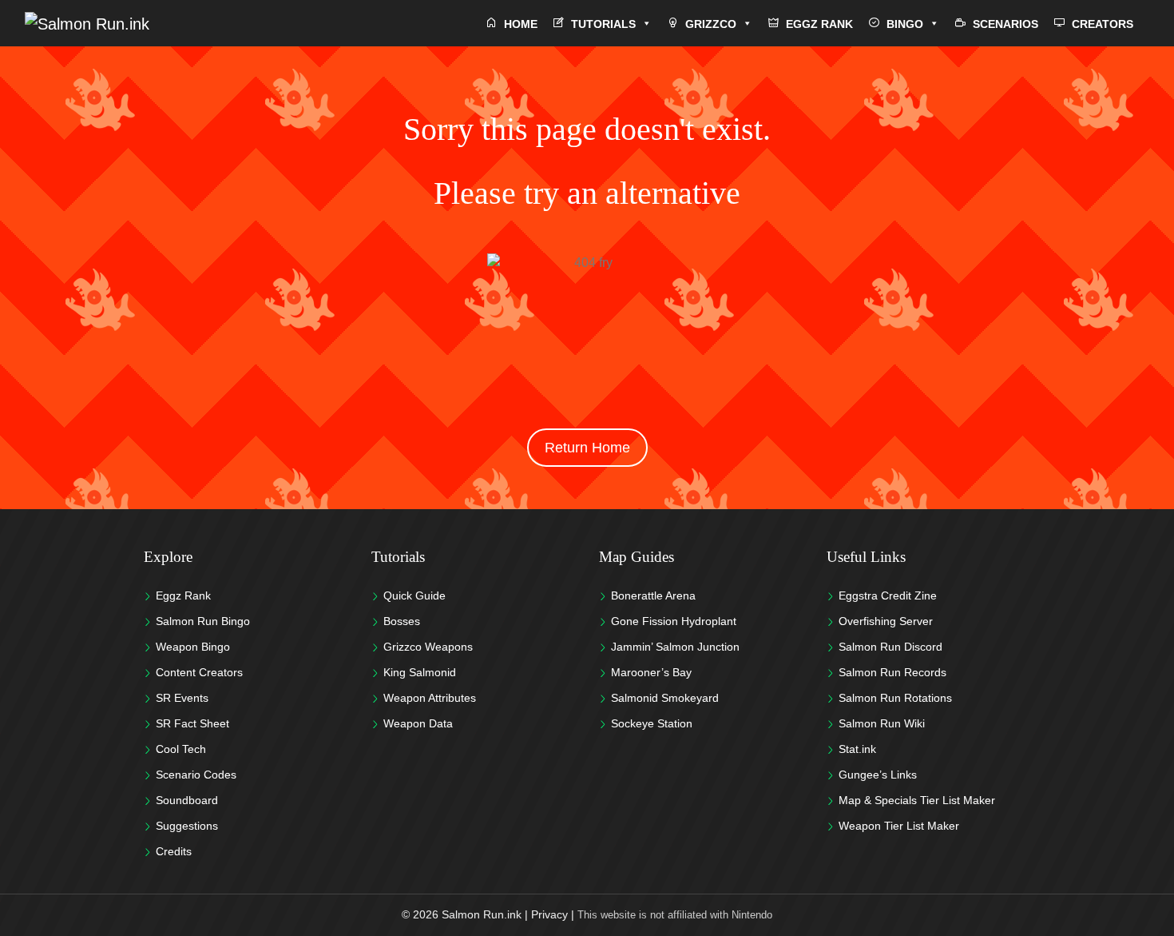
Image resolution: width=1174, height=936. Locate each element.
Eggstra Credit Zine (888, 595)
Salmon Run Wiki (882, 723)
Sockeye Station (651, 723)
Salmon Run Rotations (895, 697)
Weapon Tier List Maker (899, 825)
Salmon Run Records (892, 672)
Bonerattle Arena (653, 595)
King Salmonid (419, 672)
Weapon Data (418, 723)
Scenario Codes (196, 774)
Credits (174, 851)
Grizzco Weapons (428, 646)
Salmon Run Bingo (203, 621)
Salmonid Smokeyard (665, 697)
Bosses (401, 621)
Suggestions (187, 825)
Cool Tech (181, 749)
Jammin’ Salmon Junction (675, 646)
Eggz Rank (183, 595)
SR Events (182, 697)
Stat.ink (857, 749)
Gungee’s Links (878, 774)
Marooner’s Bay (651, 672)
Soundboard (187, 800)
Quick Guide (414, 595)
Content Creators (199, 672)
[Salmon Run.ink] (87, 23)
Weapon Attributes (429, 697)
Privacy (549, 914)
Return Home (587, 448)
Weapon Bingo (193, 646)
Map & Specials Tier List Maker (917, 800)
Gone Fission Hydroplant (673, 621)
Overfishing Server (886, 621)
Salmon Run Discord (890, 646)
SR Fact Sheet (192, 723)
